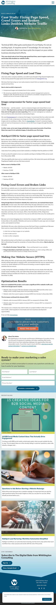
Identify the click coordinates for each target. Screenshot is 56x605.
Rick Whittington (34, 28)
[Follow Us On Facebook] (41, 588)
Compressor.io (11, 117)
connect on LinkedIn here (28, 346)
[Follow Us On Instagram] (44, 588)
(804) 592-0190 (41, 585)
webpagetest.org (41, 78)
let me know (13, 315)
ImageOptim (31, 121)
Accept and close (47, 599)
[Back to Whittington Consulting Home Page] (8, 2)
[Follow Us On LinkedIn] (39, 588)
